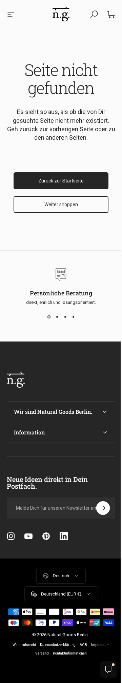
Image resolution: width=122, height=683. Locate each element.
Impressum (98, 655)
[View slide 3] (65, 317)
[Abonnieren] (98, 508)
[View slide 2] (57, 317)
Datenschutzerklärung (55, 655)
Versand (39, 664)
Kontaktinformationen (67, 664)
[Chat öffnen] (103, 669)
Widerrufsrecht (22, 655)
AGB (81, 655)
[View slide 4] (73, 317)
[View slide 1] (49, 317)
